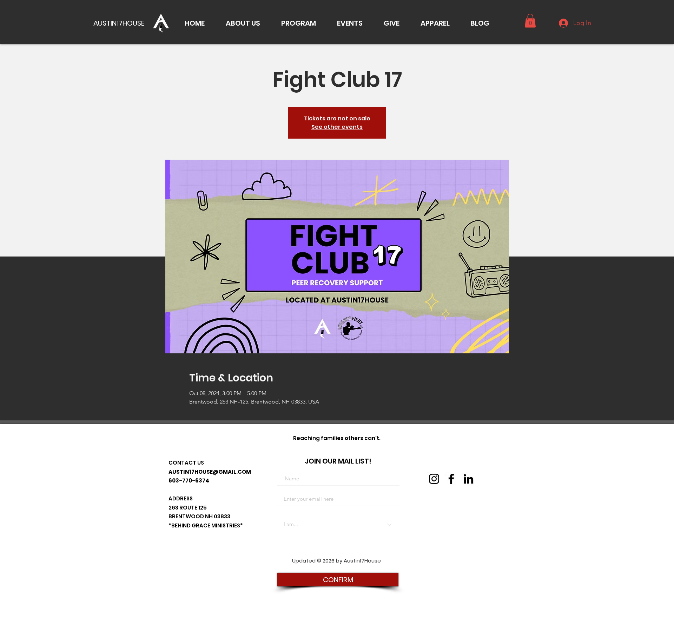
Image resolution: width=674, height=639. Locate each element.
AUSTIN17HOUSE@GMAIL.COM (209, 471)
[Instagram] (434, 479)
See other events (337, 127)
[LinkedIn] (468, 479)
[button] (243, 23)
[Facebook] (451, 479)
